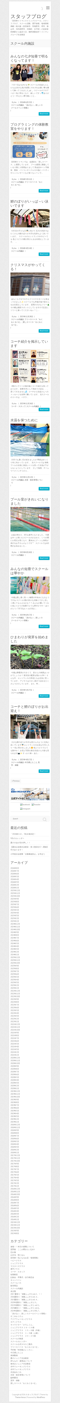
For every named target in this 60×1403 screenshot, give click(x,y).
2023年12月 (15, 957)
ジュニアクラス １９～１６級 (22, 1327)
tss (15, 102)
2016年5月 (14, 1208)
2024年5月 (14, 943)
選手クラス (15, 1269)
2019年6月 (14, 1108)
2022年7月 (14, 1005)
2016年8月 (14, 1200)
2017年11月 (15, 1158)
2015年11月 (15, 1225)
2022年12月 (15, 991)
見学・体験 (15, 1380)
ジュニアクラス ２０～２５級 (23, 1336)
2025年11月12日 (26, 477)
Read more (44, 114)
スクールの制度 (16, 1338)
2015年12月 (15, 1222)
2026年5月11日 (26, 179)
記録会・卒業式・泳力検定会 (22, 1277)
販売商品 (14, 1286)
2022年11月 (15, 993)
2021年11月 (15, 1027)
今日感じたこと (31, 762)
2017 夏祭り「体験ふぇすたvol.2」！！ (26, 1294)
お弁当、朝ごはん (17, 1255)
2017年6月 (14, 1172)
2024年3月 (14, 949)
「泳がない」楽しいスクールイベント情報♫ (28, 1313)
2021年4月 (14, 1046)
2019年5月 (14, 1111)
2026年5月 (14, 876)
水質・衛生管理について (20, 1375)
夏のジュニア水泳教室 (19, 1358)
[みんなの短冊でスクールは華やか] (30, 585)
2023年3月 (14, 982)
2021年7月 (14, 1038)
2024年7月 (14, 938)
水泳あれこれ (15, 1372)
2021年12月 (15, 1024)
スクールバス (15, 1283)
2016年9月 (14, 1197)
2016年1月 (14, 1219)
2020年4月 (14, 1080)
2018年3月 (14, 1147)
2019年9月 (14, 1099)
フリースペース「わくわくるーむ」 (24, 1347)
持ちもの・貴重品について (21, 1361)
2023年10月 (15, 963)
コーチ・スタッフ (18, 406)
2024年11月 (15, 927)
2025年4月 (14, 913)
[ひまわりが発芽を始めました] (30, 657)
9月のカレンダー (17, 838)
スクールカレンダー (18, 1341)
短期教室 (14, 1274)
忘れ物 (13, 1252)
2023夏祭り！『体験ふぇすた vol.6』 (25, 1308)
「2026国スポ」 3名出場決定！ (23, 834)
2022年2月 (14, 1019)
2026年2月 (14, 885)
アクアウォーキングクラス (21, 1319)
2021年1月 (14, 1055)
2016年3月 (14, 1214)
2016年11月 (15, 1191)
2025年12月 (15, 890)
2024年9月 (14, 932)
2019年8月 (14, 1102)
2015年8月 (14, 1233)
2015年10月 (15, 1228)
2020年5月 (14, 1077)
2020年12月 (15, 1058)
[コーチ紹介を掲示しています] (30, 366)
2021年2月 (14, 1052)
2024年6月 (14, 940)
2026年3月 (14, 882)
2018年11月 (15, 1127)
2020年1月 (14, 1088)
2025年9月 (14, 899)
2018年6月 (14, 1138)
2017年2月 (14, 1183)
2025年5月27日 (26, 690)
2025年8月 (14, 901)
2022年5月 (14, 1010)
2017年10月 (15, 1161)
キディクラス (15, 1322)
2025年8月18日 (26, 552)
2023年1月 (14, 988)
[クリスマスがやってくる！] (30, 284)
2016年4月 (14, 1211)
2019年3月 (14, 1116)
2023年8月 (14, 968)
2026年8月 (14, 868)
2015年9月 (14, 1230)
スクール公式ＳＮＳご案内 (21, 1344)
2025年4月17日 (26, 759)
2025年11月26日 (26, 403)
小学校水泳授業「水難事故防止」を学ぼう (27, 854)
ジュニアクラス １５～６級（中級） (25, 1330)
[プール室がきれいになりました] (30, 519)
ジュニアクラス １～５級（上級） (24, 1333)
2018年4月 (14, 1144)
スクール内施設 (17, 105)
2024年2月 (14, 952)
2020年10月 (15, 1063)
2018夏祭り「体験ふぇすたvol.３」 (24, 1297)
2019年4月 (14, 1113)
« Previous (16, 781)
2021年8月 (14, 1035)
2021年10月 (15, 1030)
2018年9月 (14, 1130)
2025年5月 (14, 910)
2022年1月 (14, 1021)
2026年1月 (14, 887)
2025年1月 (14, 921)
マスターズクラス (17, 1266)
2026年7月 (14, 871)
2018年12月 (15, 1124)
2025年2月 (14, 918)
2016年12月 (15, 1189)
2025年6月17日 (26, 615)
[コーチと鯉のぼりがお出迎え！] (30, 726)
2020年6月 (14, 1074)
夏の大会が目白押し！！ (20, 842)
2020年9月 (14, 1066)
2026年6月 (14, 874)
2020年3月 (14, 1083)
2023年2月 (14, 985)
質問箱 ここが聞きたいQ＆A (22, 1249)
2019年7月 (14, 1105)
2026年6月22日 (26, 102)
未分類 (13, 1291)
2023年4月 (14, 980)
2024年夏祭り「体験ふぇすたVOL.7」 (25, 1311)
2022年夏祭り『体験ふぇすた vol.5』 (25, 1305)
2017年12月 (15, 1155)
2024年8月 (14, 935)
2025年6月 (14, 907)
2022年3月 (14, 1016)
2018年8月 (14, 1133)
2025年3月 (14, 915)
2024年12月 (15, 924)
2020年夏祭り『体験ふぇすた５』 (24, 1302)
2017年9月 (14, 1164)
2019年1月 (14, 1122)
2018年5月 (14, 1141)
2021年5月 (14, 1044)
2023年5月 (14, 977)
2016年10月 (15, 1194)
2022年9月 (14, 999)
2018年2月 (14, 1150)
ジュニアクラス (16, 1263)
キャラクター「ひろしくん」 (22, 1325)
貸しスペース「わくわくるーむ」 (24, 1383)
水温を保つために (24, 420)
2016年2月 (14, 1216)
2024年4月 (14, 946)
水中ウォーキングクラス (20, 1366)
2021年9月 (14, 1032)
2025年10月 (15, 896)
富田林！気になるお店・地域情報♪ (24, 1258)
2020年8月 (14, 1069)
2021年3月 (14, 1049)
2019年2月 (14, 1119)
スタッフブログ (28, 16)
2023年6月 (14, 974)
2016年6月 (14, 1205)
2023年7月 (14, 971)
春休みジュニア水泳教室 (20, 1364)
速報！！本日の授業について (22, 1246)
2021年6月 (14, 1041)
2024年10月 (15, 929)
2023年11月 (15, 960)
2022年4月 (14, 1013)
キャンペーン (15, 1280)
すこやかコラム (16, 1316)
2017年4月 (14, 1177)
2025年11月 (15, 893)
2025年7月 (14, 904)
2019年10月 (15, 1097)
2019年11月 (15, 1094)
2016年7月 (14, 1203)
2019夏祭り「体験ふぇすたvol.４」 (24, 1299)
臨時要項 (14, 1378)
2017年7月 (14, 1169)
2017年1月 (14, 1186)
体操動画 (14, 1355)
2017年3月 (14, 1180)
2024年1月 (14, 954)
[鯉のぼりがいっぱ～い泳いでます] (30, 218)
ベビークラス (15, 1260)
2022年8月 (14, 1002)
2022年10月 (15, 996)
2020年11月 (15, 1060)
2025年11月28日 (26, 316)
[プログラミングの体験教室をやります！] (30, 145)
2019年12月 (15, 1091)
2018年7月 (14, 1136)
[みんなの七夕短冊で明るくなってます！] (30, 72)
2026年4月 (14, 879)
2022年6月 (14, 1007)
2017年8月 (14, 1166)
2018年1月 (14, 1152)
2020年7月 (14, 1072)
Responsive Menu (48, 7)
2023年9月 (14, 966)
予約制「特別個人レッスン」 (22, 1350)
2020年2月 (14, 1085)
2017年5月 (14, 1175)
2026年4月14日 (26, 248)
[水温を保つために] (30, 440)
